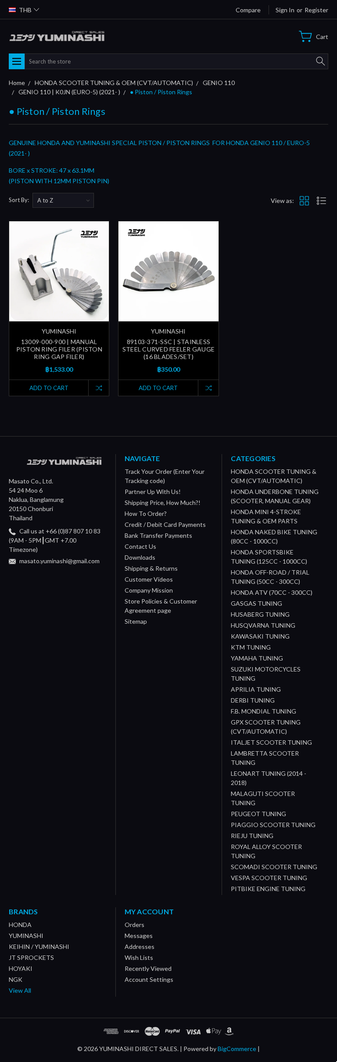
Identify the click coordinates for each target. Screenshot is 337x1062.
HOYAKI (20, 968)
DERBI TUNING (253, 700)
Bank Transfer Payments (158, 535)
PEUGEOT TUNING (258, 813)
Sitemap (136, 621)
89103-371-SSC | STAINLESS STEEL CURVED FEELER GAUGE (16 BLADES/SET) (168, 349)
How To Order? (146, 513)
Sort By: (19, 199)
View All (20, 990)
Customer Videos (149, 579)
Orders (134, 924)
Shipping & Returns (151, 568)
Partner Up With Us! (153, 491)
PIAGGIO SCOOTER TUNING (273, 824)
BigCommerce (237, 1048)
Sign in (285, 10)
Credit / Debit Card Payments (165, 524)
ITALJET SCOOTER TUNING (271, 742)
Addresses (139, 946)
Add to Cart (48, 387)
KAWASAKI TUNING (260, 636)
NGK (15, 979)
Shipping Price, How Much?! (163, 502)
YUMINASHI (26, 935)
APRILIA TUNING (256, 689)
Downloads (140, 557)
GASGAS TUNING (256, 603)
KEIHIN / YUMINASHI (39, 946)
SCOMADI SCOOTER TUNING (274, 866)
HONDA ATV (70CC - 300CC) (271, 592)
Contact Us (140, 546)
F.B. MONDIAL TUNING (263, 711)
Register (316, 10)
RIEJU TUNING (252, 835)
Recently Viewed (148, 968)
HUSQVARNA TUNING (263, 625)
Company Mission (149, 590)
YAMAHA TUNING (257, 658)
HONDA (20, 924)
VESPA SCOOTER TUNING (269, 877)
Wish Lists (139, 957)
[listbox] (63, 200)
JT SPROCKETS (31, 957)
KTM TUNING (251, 647)
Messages (139, 935)
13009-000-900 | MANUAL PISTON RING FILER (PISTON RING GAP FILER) (59, 349)
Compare (248, 10)
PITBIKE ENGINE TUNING (268, 888)
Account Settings (149, 979)
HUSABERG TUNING (260, 614)
